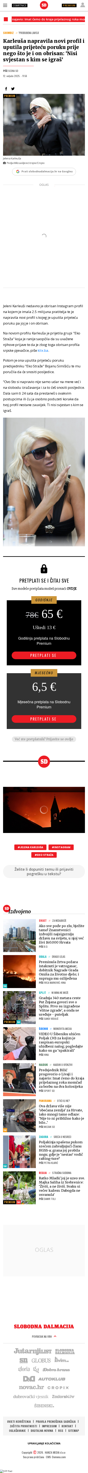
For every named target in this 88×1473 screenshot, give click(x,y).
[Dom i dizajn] (29, 1378)
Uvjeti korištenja (19, 1421)
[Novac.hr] (31, 1387)
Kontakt (67, 1426)
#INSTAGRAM (61, 847)
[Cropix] (58, 1387)
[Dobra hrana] (57, 1369)
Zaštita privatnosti (23, 1426)
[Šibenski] (44, 1405)
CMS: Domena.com (56, 1457)
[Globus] (41, 1360)
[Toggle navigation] (5, 5)
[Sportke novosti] (23, 1360)
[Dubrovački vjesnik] (31, 1396)
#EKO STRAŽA (44, 855)
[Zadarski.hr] (63, 1396)
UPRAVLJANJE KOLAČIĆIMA (44, 1443)
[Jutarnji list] (32, 1351)
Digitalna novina (42, 1430)
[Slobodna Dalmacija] (44, 5)
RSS (60, 1430)
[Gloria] (24, 1369)
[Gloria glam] (36, 1369)
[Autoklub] (52, 1378)
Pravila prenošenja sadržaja (56, 1421)
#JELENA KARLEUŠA (30, 847)
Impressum (49, 1426)
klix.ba (43, 350)
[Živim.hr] (61, 1360)
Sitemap (73, 1430)
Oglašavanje (17, 1430)
